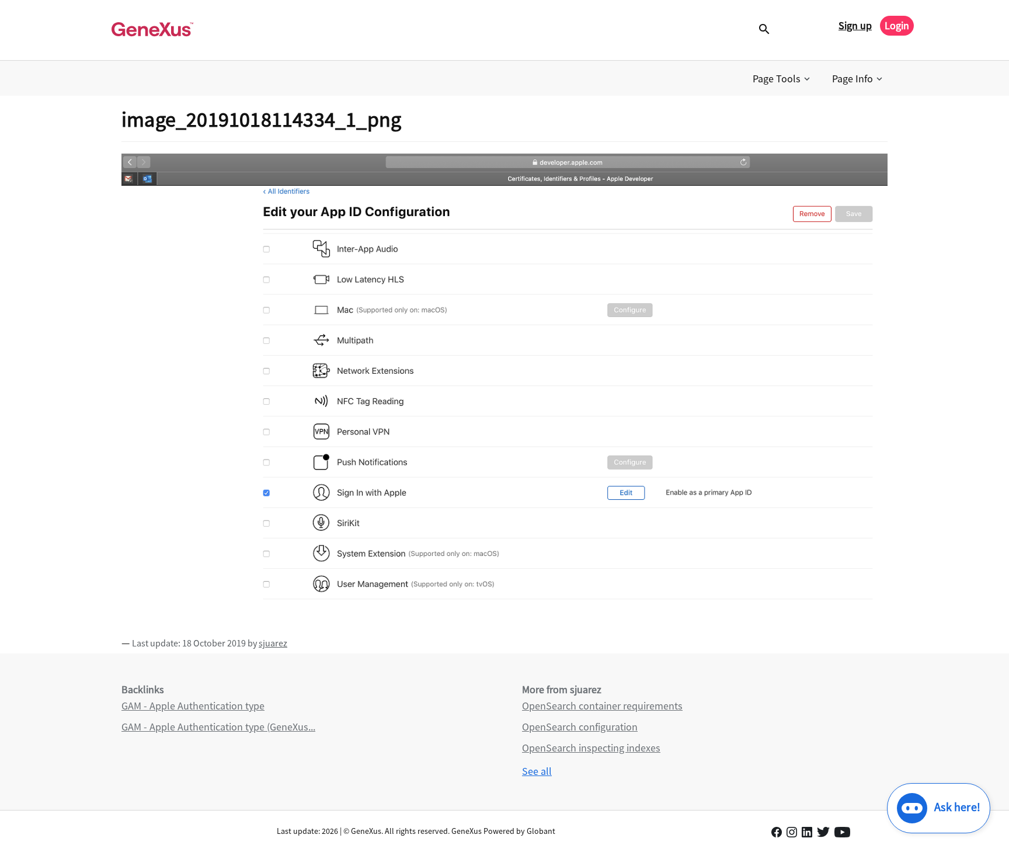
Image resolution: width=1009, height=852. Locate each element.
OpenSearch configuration (580, 726)
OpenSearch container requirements (602, 705)
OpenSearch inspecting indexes (591, 747)
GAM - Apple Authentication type (193, 705)
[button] (782, 79)
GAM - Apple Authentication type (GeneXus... (218, 726)
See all (537, 771)
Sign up (855, 25)
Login (897, 25)
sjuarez (273, 643)
